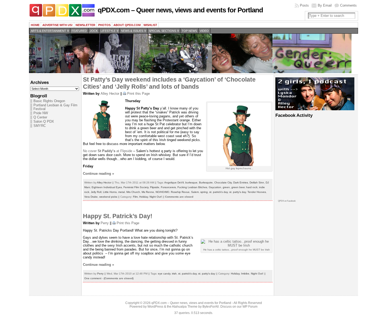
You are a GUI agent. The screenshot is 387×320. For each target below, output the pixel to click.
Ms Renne (148, 192)
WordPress (155, 306)
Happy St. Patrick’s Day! (117, 216)
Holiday (143, 196)
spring (204, 192)
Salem (195, 192)
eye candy (164, 273)
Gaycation (215, 187)
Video (204, 30)
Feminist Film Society (135, 187)
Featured (79, 30)
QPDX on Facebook (287, 201)
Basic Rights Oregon (49, 101)
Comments (348, 5)
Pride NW (40, 113)
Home (35, 25)
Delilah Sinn (257, 182)
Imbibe (245, 273)
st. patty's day (237, 192)
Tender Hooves (256, 192)
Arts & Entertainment (48, 30)
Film (135, 196)
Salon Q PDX (43, 121)
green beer (238, 187)
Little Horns (110, 192)
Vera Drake (91, 196)
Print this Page (138, 94)
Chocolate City (223, 182)
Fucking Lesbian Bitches (192, 187)
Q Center (40, 117)
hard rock (251, 187)
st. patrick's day (218, 192)
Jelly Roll (96, 192)
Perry (105, 223)
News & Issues (132, 30)
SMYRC (39, 126)
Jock (94, 30)
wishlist (150, 25)
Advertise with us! (57, 25)
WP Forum (249, 306)
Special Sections (162, 30)
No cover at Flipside (107, 151)
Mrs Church (133, 192)
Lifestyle (108, 30)
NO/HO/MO (162, 192)
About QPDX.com (127, 25)
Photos (104, 25)
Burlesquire (206, 182)
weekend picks (108, 196)
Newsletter (85, 25)
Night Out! (156, 196)
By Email (325, 5)
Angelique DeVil (174, 182)
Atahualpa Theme (184, 306)
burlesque (191, 182)
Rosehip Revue (180, 192)
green (226, 187)
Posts (304, 5)
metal (121, 192)
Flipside (154, 187)
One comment (92, 278)
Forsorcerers (168, 187)
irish (174, 273)
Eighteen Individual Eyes (107, 187)
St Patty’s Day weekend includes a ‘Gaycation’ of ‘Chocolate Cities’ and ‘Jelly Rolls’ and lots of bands (169, 83)
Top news (189, 30)
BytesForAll (210, 306)
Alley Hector (110, 94)
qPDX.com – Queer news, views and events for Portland (180, 10)
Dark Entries (240, 182)
